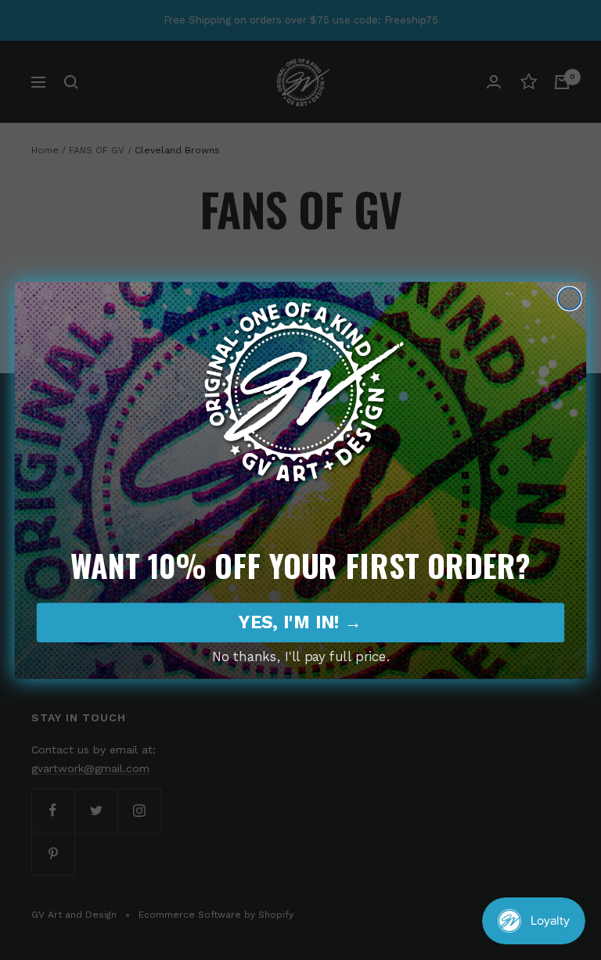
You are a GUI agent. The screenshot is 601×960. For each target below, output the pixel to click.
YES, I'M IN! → (300, 622)
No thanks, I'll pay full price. (301, 656)
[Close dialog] (570, 298)
